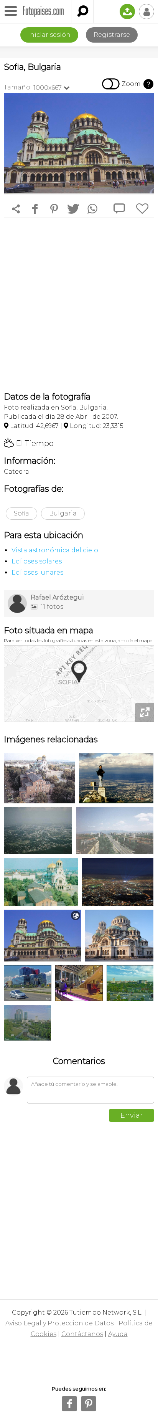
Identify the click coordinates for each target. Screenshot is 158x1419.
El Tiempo (29, 443)
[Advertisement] (79, 305)
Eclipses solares (37, 561)
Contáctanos (82, 1334)
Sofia (21, 513)
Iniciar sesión (49, 34)
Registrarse (112, 34)
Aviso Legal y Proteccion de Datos (59, 1323)
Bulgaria (63, 513)
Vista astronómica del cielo (55, 550)
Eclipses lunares (37, 572)
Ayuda (118, 1334)
